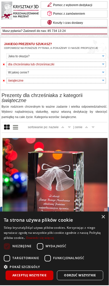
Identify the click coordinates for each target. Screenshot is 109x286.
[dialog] (54, 248)
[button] (54, 266)
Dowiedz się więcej (40, 238)
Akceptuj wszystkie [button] (29, 275)
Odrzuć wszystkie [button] (80, 275)
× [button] (103, 217)
